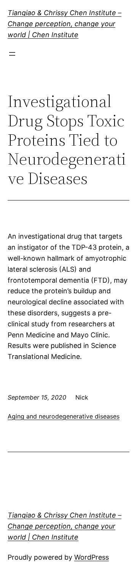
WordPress (91, 557)
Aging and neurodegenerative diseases (63, 416)
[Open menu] (12, 53)
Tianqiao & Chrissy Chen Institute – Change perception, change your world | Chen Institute (64, 24)
